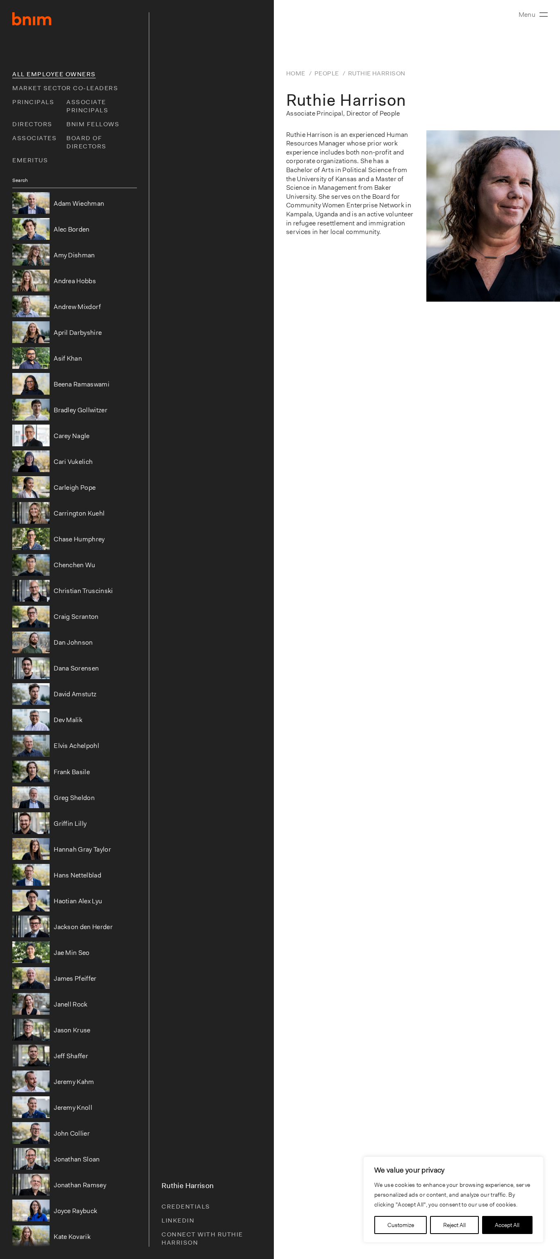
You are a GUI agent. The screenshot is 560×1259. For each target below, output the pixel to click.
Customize (400, 1225)
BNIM (32, 18)
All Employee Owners (54, 74)
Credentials (186, 1206)
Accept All (507, 1225)
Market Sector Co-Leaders (65, 88)
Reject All (454, 1225)
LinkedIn (178, 1220)
